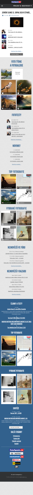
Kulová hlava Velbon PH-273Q (16, 286)
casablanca (21, 202)
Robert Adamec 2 (8, 93)
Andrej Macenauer (15, 15)
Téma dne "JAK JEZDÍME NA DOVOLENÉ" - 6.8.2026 (16, 263)
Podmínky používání (16, 441)
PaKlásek (6, 224)
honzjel (20, 108)
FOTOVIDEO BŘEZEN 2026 (16, 152)
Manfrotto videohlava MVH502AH (16, 291)
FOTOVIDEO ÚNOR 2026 (16, 156)
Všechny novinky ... (16, 164)
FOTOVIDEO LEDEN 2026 (16, 161)
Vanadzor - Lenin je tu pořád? (15, 47)
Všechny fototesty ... (16, 139)
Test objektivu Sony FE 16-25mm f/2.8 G (15, 42)
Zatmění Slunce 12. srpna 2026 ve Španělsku (17, 253)
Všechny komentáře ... (16, 266)
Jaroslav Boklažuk (8, 187)
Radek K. (21, 239)
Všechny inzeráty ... (16, 294)
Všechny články (15, 54)
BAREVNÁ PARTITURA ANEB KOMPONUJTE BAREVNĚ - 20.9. (16, 418)
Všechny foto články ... (16, 51)
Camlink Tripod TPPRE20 (16, 282)
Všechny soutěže (15, 427)
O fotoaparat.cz (16, 436)
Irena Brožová (22, 224)
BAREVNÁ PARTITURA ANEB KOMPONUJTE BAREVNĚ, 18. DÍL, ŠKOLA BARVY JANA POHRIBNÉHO (15, 37)
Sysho (20, 187)
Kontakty (17, 444)
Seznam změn (16, 438)
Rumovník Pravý (7, 202)
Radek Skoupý (7, 108)
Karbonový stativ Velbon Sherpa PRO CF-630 (16, 277)
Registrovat (26, 6)
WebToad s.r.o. (23, 477)
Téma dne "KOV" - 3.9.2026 (16, 258)
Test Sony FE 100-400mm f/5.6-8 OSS (15, 32)
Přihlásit (16, 6)
